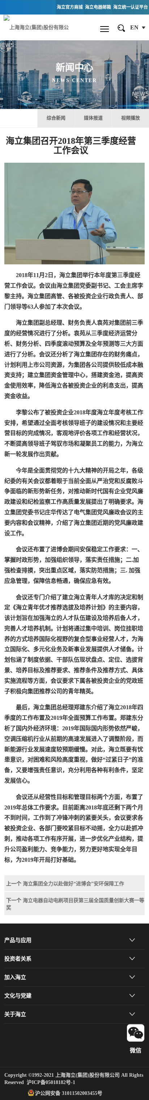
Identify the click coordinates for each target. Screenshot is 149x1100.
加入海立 (15, 977)
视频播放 (130, 118)
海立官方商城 (70, 7)
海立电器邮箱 (98, 7)
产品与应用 (17, 940)
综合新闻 (56, 118)
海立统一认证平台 (130, 7)
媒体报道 (93, 118)
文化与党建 (17, 996)
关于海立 (15, 1014)
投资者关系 (17, 959)
